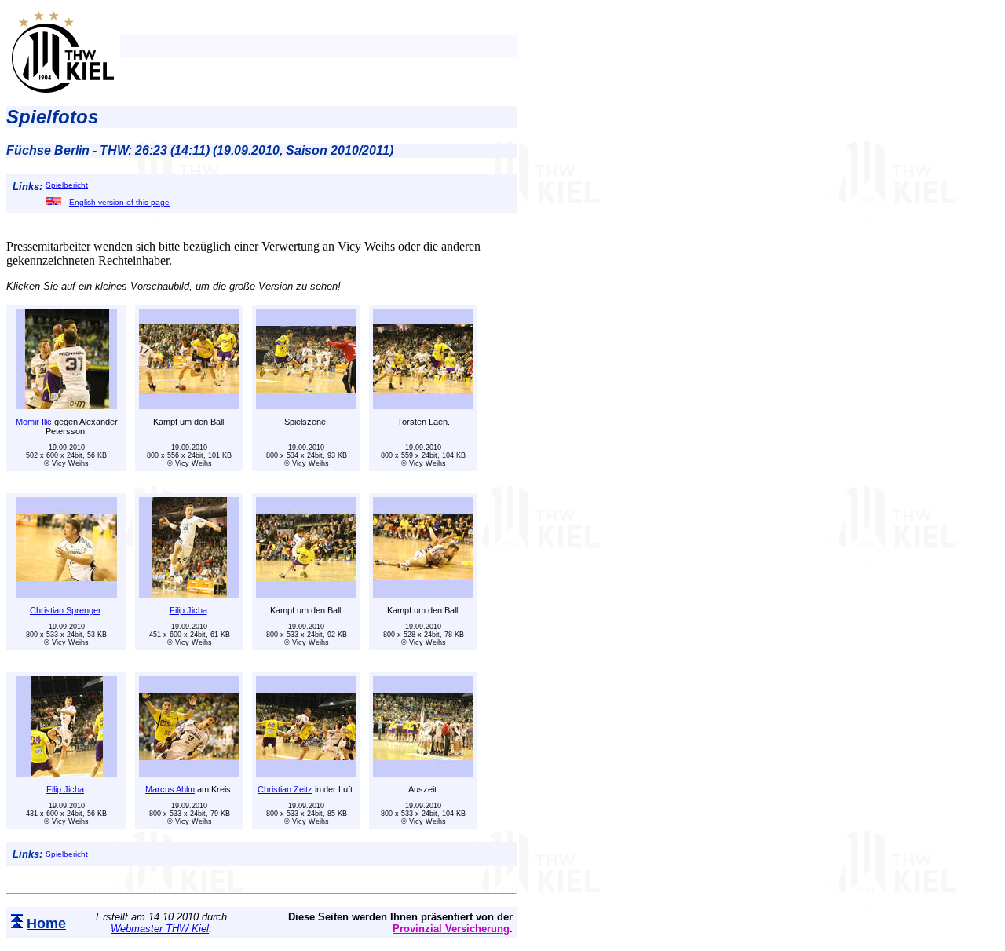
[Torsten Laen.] (423, 404)
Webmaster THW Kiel (160, 929)
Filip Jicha (188, 610)
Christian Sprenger (65, 610)
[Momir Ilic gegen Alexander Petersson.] (66, 404)
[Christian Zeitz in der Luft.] (306, 772)
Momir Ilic (34, 421)
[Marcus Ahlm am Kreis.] (189, 772)
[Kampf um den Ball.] (189, 404)
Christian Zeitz (285, 789)
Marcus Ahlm (170, 789)
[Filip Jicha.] (189, 593)
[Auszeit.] (423, 772)
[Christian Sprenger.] (66, 593)
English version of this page (119, 202)
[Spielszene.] (306, 404)
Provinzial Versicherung (451, 929)
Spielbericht (67, 185)
